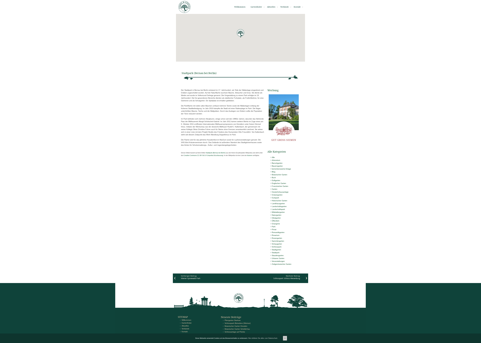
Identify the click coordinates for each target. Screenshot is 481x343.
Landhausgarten (278, 203)
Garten (274, 189)
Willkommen (240, 7)
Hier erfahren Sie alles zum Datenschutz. (263, 338)
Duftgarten (276, 180)
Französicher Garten (280, 186)
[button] (240, 33)
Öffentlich (275, 221)
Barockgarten (277, 163)
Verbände (284, 7)
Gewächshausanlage (280, 192)
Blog (273, 172)
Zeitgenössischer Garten (281, 264)
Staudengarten (278, 255)
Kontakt (297, 7)
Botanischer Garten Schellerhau (237, 329)
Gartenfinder (256, 7)
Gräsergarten (277, 195)
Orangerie (276, 224)
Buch (274, 178)
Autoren (249, 155)
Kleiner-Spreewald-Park (190, 278)
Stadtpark (275, 253)
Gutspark (275, 198)
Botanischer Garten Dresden (236, 326)
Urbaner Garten (278, 258)
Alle (273, 157)
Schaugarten (277, 244)
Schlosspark (276, 247)
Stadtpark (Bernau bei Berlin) (216, 153)
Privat (274, 229)
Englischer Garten (279, 183)
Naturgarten (276, 215)
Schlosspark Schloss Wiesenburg (286, 278)
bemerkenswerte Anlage (281, 169)
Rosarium (275, 235)
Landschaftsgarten (279, 206)
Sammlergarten (278, 241)
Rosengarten (277, 238)
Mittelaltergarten (278, 212)
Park (273, 227)
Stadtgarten (276, 250)
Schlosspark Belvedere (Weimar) (238, 323)
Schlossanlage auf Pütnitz (235, 332)
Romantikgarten (278, 232)
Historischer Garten (279, 201)
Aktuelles (271, 7)
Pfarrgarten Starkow (233, 320)
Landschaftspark (278, 209)
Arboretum (276, 160)
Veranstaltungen (278, 261)
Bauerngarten (277, 166)
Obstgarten (276, 218)
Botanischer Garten (279, 175)
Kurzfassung (218, 155)
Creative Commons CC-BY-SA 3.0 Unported (198, 155)
